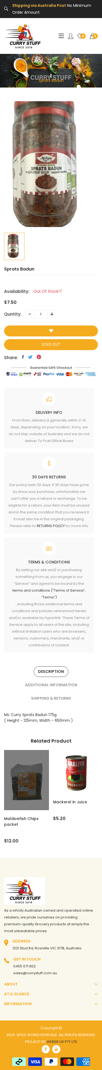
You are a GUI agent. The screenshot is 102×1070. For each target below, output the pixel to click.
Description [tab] (51, 671)
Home (51, 60)
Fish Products (51, 70)
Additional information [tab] (51, 685)
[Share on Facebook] (23, 356)
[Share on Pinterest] (39, 356)
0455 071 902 (24, 966)
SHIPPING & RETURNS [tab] (51, 698)
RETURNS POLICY (51, 525)
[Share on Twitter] (30, 356)
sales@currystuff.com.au (35, 973)
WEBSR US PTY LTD (62, 1041)
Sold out (51, 344)
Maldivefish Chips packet (21, 821)
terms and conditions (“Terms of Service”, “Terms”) (49, 594)
